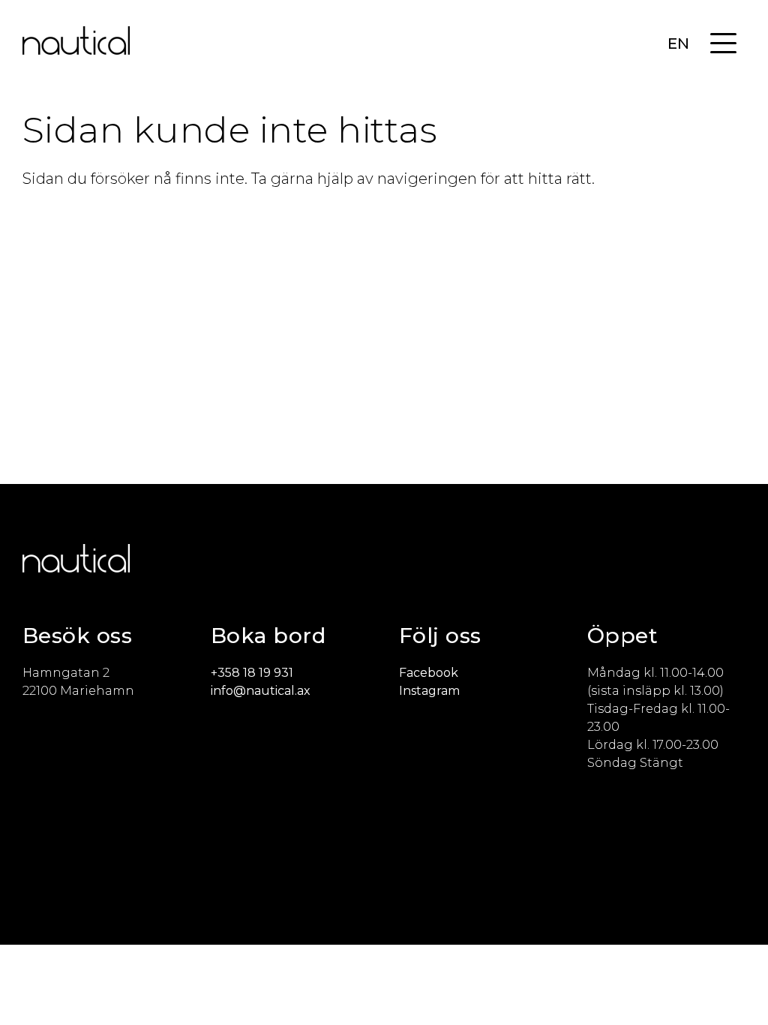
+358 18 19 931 (252, 673)
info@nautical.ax (260, 691)
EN (678, 44)
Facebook (428, 673)
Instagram (429, 691)
